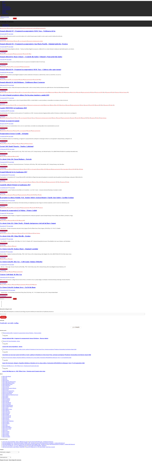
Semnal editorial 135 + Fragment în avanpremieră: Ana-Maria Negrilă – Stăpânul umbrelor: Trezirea (34, 44)
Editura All (4, 377)
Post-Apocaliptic (64, 169)
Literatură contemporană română (28, 28)
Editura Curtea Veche (7, 393)
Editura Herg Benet (6, 402)
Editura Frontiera (6, 398)
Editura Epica (5, 397)
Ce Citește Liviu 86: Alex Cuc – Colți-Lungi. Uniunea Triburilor (21, 262)
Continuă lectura (3, 38)
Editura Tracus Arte (6, 428)
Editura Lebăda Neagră (7, 406)
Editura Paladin (5, 414)
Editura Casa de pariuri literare (9, 388)
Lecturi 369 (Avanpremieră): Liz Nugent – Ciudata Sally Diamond (50, 443)
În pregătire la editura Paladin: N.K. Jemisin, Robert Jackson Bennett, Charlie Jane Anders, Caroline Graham (37, 197)
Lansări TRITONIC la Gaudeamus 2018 (13, 108)
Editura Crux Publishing (7, 392)
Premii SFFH (26, 54)
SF (2, 3)
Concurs (2, 271)
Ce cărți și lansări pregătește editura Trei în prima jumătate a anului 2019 (24, 95)
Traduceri (117, 92)
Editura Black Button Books (8, 383)
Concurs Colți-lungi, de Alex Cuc (11, 274)
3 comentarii (3, 244)
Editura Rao (5, 425)
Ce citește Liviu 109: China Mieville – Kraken (15, 236)
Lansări (30, 92)
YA (128, 92)
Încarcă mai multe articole (6, 297)
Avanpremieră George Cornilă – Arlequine (14, 133)
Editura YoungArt (6, 436)
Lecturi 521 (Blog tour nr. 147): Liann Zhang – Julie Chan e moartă (40, 447)
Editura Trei (5, 430)
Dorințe (7, 92)
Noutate (21, 79)
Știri (30, 54)
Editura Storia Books (7, 427)
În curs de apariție (16, 28)
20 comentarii (3, 283)
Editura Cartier (5, 387)
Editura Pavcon (5, 418)
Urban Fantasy (123, 92)
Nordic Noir (73, 92)
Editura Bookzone (6, 385)
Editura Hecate (5, 401)
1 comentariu (3, 39)
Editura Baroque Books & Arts (9, 381)
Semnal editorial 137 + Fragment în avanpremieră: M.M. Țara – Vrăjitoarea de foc (27, 31)
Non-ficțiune (5, 13)
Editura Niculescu (6, 411)
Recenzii (4, 10)
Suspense (108, 92)
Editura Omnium (6, 413)
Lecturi (25, 105)
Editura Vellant (5, 434)
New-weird (15, 233)
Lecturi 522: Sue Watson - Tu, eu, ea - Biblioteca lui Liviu (14, 445)
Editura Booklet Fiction (7, 384)
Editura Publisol (5, 423)
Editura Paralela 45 (6, 417)
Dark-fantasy (10, 41)
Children (2, 92)
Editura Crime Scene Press (8, 390)
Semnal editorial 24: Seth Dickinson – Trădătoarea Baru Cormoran (22, 82)
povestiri (86, 105)
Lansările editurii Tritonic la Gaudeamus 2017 (15, 185)
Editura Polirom (5, 419)
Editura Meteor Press (7, 409)
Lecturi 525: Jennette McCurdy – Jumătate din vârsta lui (41, 441)
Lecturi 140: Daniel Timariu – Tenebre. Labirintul (16, 146)
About (3, 1)
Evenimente (12, 92)
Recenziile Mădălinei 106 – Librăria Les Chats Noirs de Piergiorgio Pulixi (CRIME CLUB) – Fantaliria (23, 444)
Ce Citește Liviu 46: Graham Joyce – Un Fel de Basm (18, 287)
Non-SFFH (62, 92)
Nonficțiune (67, 92)
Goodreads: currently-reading (9, 323)
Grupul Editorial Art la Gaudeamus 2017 (13, 172)
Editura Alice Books (6, 376)
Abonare (3, 317)
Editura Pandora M (6, 415)
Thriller (112, 92)
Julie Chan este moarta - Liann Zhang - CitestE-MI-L (13, 447)
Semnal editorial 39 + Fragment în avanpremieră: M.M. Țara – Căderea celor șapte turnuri (30, 69)
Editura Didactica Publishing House (10, 394)
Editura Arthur (5, 380)
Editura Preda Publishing (7, 421)
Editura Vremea (5, 435)
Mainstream (51, 92)
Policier (92, 92)
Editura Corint (5, 389)
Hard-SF (13, 105)
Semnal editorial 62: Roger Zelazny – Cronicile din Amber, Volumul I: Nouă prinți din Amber (31, 57)
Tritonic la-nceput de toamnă (9, 121)
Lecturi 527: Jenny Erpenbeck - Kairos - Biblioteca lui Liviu (15, 441)
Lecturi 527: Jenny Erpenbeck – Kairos (12, 346)
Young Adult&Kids (6, 9)
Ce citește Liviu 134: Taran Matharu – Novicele (16, 159)
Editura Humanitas (6, 404)
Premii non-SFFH (99, 92)
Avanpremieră (4, 28)
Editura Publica (5, 422)
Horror (4, 5)
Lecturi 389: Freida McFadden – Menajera (37, 445)
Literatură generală (6, 8)
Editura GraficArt (6, 400)
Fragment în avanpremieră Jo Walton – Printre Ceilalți (18, 210)
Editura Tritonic (5, 431)
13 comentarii (3, 296)
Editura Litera (5, 408)
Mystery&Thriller (6, 7)
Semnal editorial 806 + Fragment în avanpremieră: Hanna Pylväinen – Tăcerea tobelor (25, 338)
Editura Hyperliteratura (7, 405)
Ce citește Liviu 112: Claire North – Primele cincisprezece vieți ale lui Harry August (28, 223)
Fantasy (4, 4)
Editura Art (4, 379)
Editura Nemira (5, 410)
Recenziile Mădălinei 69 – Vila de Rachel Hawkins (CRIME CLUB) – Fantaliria (18, 443)
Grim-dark (7, 79)
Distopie (7, 169)
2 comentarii (3, 65)
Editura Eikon (5, 396)
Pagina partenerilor (41, 28)
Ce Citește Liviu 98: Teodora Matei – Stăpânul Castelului (19, 249)
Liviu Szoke (10, 34)
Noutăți (4, 12)
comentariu (2, 78)
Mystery (57, 92)
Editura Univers (5, 432)
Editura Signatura (6, 426)
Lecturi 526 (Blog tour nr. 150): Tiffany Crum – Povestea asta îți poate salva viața (23, 371)
